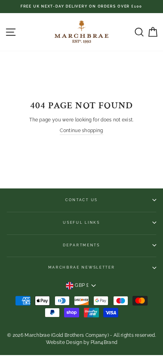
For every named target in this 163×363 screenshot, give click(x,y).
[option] (81, 6)
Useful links (81, 223)
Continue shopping (81, 130)
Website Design (64, 342)
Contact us (81, 200)
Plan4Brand (104, 342)
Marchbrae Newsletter (81, 267)
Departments (81, 245)
